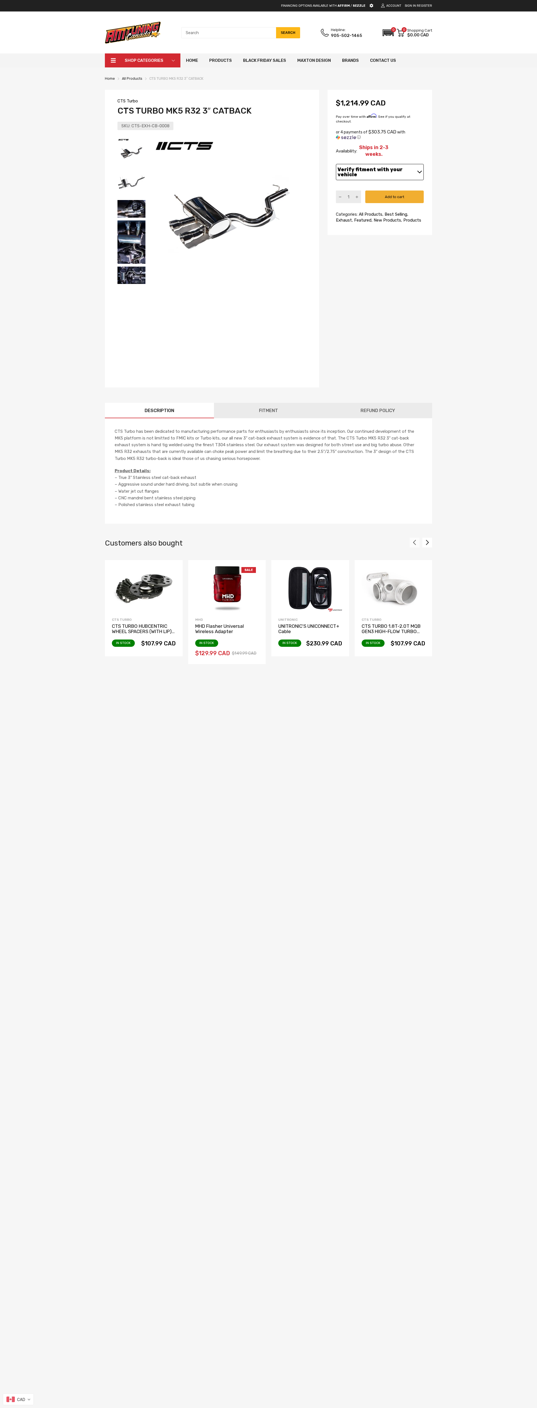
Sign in (410, 6)
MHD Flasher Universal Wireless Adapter (219, 628)
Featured (362, 220)
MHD (199, 620)
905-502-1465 (346, 35)
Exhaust (344, 220)
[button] (388, 32)
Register (424, 6)
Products (411, 220)
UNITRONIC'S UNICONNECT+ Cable (308, 628)
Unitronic (288, 620)
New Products (387, 220)
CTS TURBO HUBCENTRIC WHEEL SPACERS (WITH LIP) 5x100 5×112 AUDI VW (142, 631)
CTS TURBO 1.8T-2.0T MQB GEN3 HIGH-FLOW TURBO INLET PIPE (391, 631)
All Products (370, 214)
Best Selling (395, 214)
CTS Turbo (127, 101)
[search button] (288, 32)
